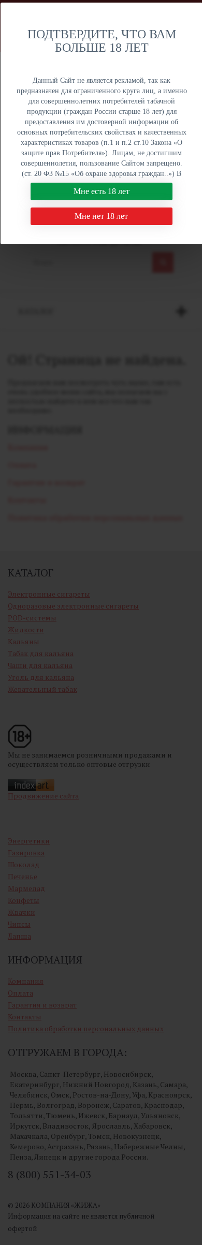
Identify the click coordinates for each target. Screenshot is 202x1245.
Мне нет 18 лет (101, 216)
